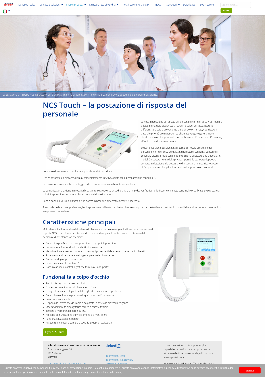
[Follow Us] (113, 345)
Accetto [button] (250, 370)
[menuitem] (8, 4)
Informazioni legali (115, 355)
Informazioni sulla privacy (119, 359)
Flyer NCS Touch (54, 332)
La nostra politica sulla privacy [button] (106, 372)
